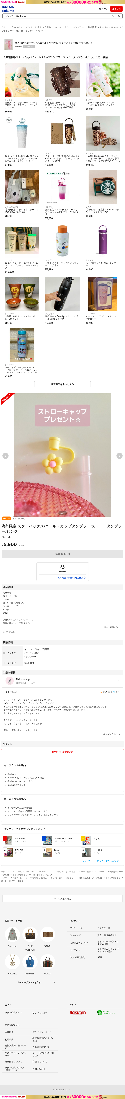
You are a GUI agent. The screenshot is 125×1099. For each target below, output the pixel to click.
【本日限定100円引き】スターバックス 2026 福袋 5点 (21, 210)
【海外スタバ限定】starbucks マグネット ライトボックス (102, 210)
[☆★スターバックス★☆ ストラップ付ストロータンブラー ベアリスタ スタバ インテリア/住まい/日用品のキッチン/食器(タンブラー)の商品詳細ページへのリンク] (22, 80)
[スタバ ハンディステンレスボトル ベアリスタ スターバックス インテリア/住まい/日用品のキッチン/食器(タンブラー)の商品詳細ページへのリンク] (103, 80)
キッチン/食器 (62, 27)
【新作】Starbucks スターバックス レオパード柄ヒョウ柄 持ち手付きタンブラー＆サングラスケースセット (103, 159)
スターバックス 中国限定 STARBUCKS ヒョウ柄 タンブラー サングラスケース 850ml (62, 158)
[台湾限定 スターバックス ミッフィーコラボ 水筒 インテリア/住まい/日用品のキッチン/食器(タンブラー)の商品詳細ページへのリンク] (62, 240)
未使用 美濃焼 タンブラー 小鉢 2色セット (20, 317)
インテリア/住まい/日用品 (38, 27)
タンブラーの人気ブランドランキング (100, 861)
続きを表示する (111, 627)
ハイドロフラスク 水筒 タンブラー (102, 264)
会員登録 (116, 8)
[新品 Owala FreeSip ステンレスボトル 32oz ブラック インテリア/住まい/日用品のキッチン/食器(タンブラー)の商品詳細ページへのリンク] (62, 294)
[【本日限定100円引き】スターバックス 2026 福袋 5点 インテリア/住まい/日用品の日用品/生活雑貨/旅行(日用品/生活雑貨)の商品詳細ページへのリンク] (22, 187)
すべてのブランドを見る (29, 982)
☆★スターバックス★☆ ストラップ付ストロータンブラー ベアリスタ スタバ (21, 105)
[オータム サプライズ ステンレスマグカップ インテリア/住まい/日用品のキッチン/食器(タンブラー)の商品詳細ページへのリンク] (103, 294)
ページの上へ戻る (62, 898)
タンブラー (78, 27)
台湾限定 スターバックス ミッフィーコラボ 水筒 (62, 264)
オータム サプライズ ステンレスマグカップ (102, 317)
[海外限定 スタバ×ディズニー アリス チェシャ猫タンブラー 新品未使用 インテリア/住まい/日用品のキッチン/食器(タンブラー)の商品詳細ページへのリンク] (62, 187)
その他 (88, 206)
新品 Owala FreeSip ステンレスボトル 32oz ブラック (61, 317)
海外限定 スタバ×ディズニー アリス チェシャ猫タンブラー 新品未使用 (62, 212)
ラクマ (4, 27)
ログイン (103, 8)
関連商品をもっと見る (62, 384)
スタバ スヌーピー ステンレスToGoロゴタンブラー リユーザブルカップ (22, 265)
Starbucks (17, 27)
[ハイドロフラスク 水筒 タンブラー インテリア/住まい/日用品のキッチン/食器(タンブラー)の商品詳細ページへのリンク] (103, 240)
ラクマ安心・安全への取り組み (70, 577)
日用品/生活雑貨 (11, 206)
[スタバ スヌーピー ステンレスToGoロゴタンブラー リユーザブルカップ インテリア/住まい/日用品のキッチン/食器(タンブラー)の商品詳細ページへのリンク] (22, 240)
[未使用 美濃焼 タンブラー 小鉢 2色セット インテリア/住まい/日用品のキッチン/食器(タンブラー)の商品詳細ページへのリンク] (22, 294)
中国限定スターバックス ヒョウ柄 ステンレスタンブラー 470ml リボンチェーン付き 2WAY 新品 (62, 105)
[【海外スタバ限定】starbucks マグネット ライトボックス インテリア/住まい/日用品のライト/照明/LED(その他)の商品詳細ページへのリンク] (103, 187)
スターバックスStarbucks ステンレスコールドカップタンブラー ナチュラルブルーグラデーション (22, 158)
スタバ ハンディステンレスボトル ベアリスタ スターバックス (101, 103)
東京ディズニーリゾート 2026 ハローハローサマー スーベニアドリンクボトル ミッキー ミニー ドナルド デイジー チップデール (22, 371)
